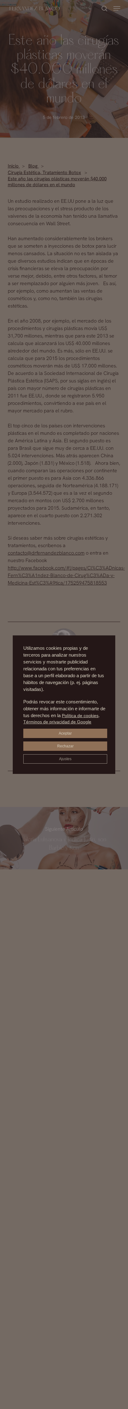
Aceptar (65, 733)
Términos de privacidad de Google (57, 721)
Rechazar (65, 746)
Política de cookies (80, 715)
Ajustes (65, 759)
